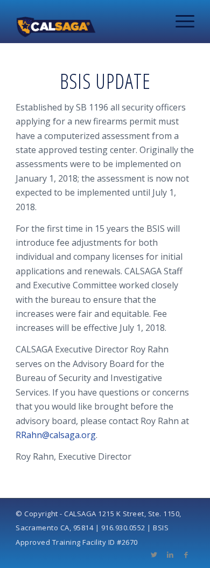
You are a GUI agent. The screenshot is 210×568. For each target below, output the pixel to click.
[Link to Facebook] (186, 554)
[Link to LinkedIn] (170, 554)
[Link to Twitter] (154, 554)
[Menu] (179, 21)
